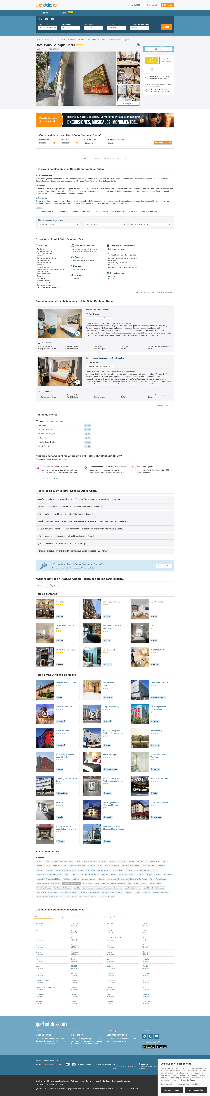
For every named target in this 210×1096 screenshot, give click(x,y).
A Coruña (39, 924)
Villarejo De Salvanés (79, 897)
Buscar (166, 27)
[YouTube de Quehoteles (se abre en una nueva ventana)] (156, 1036)
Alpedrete (121, 861)
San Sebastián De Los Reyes (47, 892)
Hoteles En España (51, 40)
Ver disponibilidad (163, 142)
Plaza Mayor (87, 883)
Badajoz (74, 931)
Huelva (109, 952)
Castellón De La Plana (115, 938)
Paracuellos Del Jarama (138, 879)
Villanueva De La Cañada (60, 897)
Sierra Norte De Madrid (68, 892)
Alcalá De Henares (89, 861)
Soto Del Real (94, 892)
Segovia (74, 987)
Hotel (83, 158)
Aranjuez (131, 861)
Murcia (145, 966)
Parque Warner (161, 879)
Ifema (121, 874)
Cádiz (73, 938)
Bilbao (144, 931)
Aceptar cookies (196, 1090)
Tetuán (104, 892)
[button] (167, 5)
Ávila (37, 931)
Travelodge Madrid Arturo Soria (66, 779)
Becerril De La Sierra (95, 866)
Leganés (158, 874)
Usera (138, 892)
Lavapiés (149, 874)
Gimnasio (43, 586)
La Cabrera (129, 874)
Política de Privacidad (93, 1081)
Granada (74, 952)
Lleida (109, 959)
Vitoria (73, 1001)
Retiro (152, 883)
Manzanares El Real (53, 879)
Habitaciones (109, 158)
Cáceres (39, 938)
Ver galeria (129, 104)
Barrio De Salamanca (77, 866)
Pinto (58, 883)
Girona (38, 952)
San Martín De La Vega (133, 888)
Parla (151, 879)
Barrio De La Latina (43, 866)
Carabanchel (134, 866)
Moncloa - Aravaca (88, 879)
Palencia (110, 973)
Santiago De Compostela (45, 987)
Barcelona (111, 931)
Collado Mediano (104, 870)
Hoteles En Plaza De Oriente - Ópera (91, 40)
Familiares (58, 586)
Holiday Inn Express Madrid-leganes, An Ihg (113, 779)
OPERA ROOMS (157, 650)
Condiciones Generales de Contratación (116, 1081)
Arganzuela (155, 861)
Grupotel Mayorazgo (112, 707)
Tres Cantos (129, 892)
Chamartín (40, 870)
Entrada (66, 24)
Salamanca (75, 980)
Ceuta (144, 938)
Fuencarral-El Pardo (44, 874)
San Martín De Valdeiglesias (154, 888)
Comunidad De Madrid (134, 870)
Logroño (145, 959)
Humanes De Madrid (109, 874)
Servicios (96, 158)
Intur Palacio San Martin (66, 650)
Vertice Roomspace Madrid (111, 684)
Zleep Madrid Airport (159, 683)
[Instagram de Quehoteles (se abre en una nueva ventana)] (150, 1036)
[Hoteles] (54, 5)
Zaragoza (146, 1001)
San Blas (77, 888)
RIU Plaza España (158, 731)
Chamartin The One (64, 707)
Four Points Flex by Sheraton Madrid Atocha (113, 827)
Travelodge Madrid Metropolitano (158, 708)
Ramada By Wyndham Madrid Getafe (65, 756)
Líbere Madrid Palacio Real (65, 627)
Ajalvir (78, 861)
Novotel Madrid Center (160, 778)
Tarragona (40, 994)
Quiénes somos (43, 1035)
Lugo (38, 966)
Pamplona (146, 973)
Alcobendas (103, 861)
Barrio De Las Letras (60, 866)
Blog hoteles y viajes (117, 1035)
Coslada (147, 870)
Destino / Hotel (43, 24)
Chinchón (59, 870)
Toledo (109, 994)
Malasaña (40, 879)
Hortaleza (95, 874)
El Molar (155, 870)
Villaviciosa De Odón (106, 897)
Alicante (110, 924)
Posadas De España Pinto (67, 683)
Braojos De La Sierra (112, 866)
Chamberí (50, 870)
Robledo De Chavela (44, 888)
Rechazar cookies (171, 1090)
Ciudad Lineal (91, 870)
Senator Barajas (110, 755)
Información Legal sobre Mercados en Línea (50, 1084)
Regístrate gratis (48, 478)
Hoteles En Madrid (68, 40)
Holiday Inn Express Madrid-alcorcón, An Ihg (66, 827)
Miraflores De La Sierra (71, 879)
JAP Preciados (156, 602)
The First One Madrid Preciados (112, 627)
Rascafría (144, 883)
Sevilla (109, 987)
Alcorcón (113, 861)
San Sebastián (112, 980)
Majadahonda (168, 874)
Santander (146, 980)
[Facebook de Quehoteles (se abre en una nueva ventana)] (144, 1036)
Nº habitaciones (113, 24)
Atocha (164, 861)
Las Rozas (139, 874)
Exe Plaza (60, 802)
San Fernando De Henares (92, 888)
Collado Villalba (118, 870)
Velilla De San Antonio (160, 892)
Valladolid (39, 1001)
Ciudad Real (40, 945)
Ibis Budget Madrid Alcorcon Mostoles (111, 803)
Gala (152, 626)
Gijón (144, 945)
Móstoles (101, 879)
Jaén (37, 959)
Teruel (73, 994)
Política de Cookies (77, 1081)
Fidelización (77, 1035)
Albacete (74, 924)
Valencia (145, 994)
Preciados (60, 602)
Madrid (39, 861)
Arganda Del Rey (143, 861)
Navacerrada (111, 879)
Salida (89, 24)
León (73, 959)
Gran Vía (75, 874)
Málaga (110, 966)
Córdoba (74, 945)
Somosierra (83, 892)
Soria (144, 987)
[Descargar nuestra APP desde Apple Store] (161, 1046)
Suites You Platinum (111, 602)
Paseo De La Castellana (45, 883)
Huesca (145, 952)
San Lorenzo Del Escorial (113, 888)
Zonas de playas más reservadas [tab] (67, 917)
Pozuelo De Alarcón (102, 883)
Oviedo (74, 973)
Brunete (125, 866)
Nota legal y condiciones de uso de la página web (52, 1081)
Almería (145, 924)
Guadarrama (85, 874)
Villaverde (92, 897)
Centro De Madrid (148, 866)
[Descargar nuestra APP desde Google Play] (148, 1046)
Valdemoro (146, 892)
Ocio (64, 13)
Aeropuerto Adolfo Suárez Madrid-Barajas (58, 861)
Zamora (110, 1001)
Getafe (67, 874)
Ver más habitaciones (164, 405)
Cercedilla (160, 866)
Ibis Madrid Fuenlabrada (160, 802)
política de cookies (191, 1084)
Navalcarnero (123, 879)
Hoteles (39, 40)
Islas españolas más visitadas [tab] (116, 917)
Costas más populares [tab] (92, 917)
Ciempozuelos (78, 870)
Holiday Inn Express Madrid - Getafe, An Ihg (113, 732)
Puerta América (62, 731)
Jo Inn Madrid (109, 650)
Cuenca (110, 945)
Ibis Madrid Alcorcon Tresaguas (159, 756)
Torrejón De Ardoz (115, 892)
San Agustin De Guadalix (62, 888)
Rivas (159, 883)
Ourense (39, 973)
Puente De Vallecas (118, 883)
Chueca (68, 870)
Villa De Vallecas (43, 897)
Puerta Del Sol (133, 883)
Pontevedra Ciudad (43, 980)
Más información (124, 158)
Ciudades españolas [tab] (43, 917)
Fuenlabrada (57, 874)
